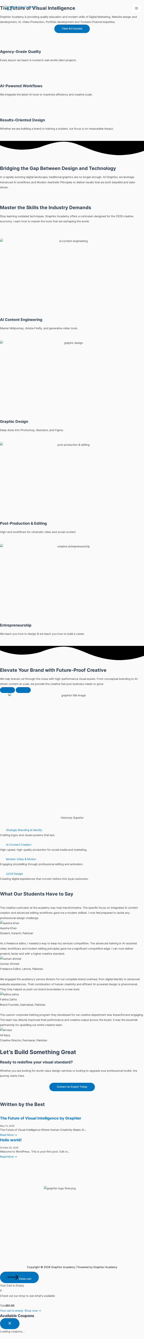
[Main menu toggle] (136, 8)
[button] (72, 830)
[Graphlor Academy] (22, 8)
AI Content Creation (19, 844)
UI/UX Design (14, 873)
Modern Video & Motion (21, 859)
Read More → (8, 1135)
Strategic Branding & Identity (24, 830)
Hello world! (11, 1140)
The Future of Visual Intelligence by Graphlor (40, 1118)
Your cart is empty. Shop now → (20, 1310)
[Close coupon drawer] (10, 1323)
